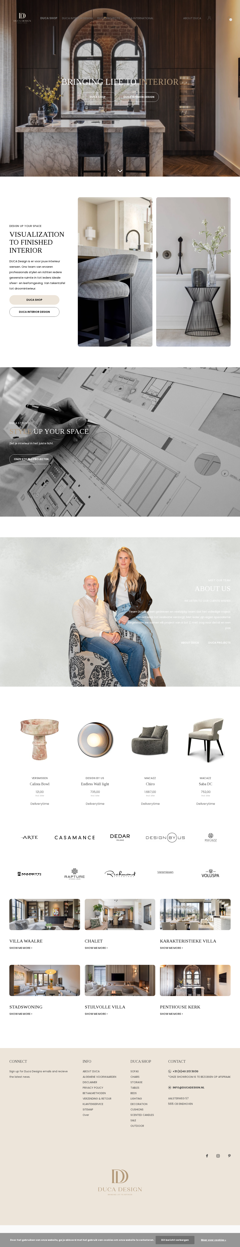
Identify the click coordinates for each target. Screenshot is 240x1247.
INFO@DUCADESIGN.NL (188, 1087)
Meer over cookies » (213, 1240)
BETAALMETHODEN (94, 1093)
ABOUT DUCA (192, 18)
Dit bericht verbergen (175, 1240)
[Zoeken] (219, 18)
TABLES (134, 1088)
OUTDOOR (137, 1126)
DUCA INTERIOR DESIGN (77, 18)
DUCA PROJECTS (108, 18)
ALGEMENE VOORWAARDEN (99, 1077)
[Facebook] (207, 1156)
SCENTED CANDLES (142, 1115)
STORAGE (136, 1082)
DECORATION (138, 1104)
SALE (133, 1120)
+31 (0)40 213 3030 (185, 1071)
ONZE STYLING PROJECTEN (31, 459)
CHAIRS (135, 1077)
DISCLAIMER (90, 1082)
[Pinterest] (229, 1156)
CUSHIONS (136, 1109)
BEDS (133, 1093)
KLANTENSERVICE (93, 1104)
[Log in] (209, 18)
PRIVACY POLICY (93, 1088)
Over (86, 1115)
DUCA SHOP (48, 18)
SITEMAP (88, 1109)
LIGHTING (136, 1098)
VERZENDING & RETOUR (97, 1098)
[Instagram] (218, 1156)
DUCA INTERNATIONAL (139, 18)
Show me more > (20, 948)
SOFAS (134, 1071)
